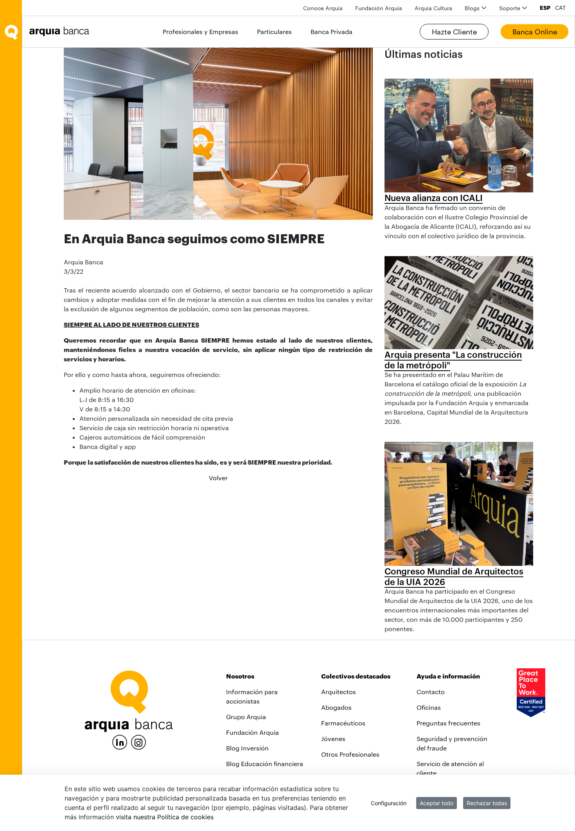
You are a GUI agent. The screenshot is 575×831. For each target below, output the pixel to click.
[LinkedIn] (119, 741)
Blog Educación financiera (264, 763)
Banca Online (534, 31)
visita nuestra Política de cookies (165, 817)
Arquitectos (338, 691)
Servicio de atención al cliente (450, 768)
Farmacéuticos (343, 723)
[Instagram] (138, 741)
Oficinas (429, 707)
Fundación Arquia (252, 732)
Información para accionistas (252, 696)
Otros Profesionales (350, 754)
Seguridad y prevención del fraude (452, 743)
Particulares (274, 31)
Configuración (388, 803)
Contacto (431, 691)
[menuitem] (323, 8)
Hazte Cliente (454, 31)
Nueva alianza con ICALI (434, 197)
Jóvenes (333, 738)
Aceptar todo (436, 803)
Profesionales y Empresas (200, 31)
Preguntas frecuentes (448, 723)
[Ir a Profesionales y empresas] (61, 31)
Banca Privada (331, 31)
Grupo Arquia (246, 716)
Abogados (336, 707)
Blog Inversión (247, 748)
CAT (560, 8)
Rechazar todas (487, 803)
